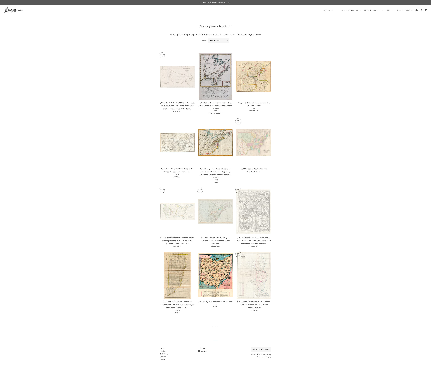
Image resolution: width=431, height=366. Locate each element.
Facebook (203, 348)
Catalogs (163, 351)
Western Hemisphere (350, 10)
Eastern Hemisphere (372, 10)
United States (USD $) (260, 349)
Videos (162, 360)
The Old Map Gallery (264, 354)
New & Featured (403, 10)
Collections (164, 354)
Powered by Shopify (264, 357)
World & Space (330, 10)
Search (162, 348)
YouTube (203, 351)
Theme (389, 10)
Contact (163, 357)
